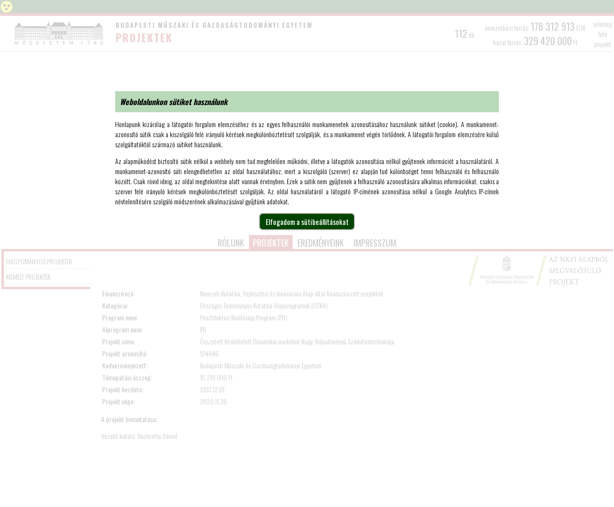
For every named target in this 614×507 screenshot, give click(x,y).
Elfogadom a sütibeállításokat (307, 221)
